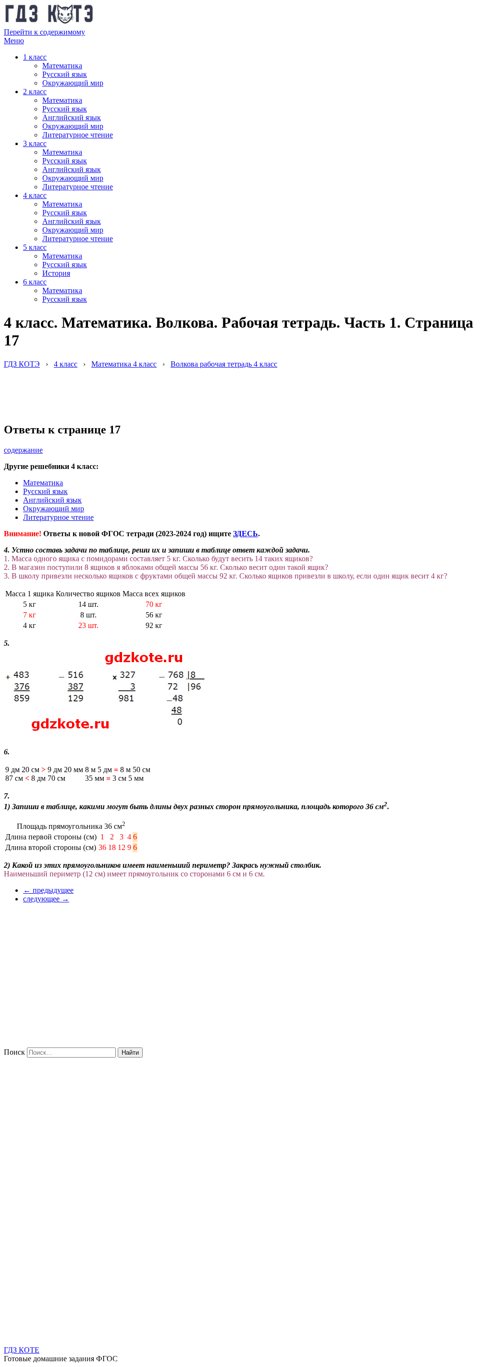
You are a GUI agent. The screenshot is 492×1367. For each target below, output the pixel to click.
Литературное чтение (77, 135)
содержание (23, 450)
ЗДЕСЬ (245, 534)
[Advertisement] (179, 390)
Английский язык (71, 117)
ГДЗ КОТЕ (21, 1350)
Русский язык (64, 74)
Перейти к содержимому (44, 32)
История (56, 273)
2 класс (35, 91)
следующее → (46, 899)
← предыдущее (48, 890)
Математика (62, 66)
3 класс (35, 143)
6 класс (35, 282)
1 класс (35, 57)
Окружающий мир (72, 83)
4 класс (35, 195)
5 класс (35, 247)
